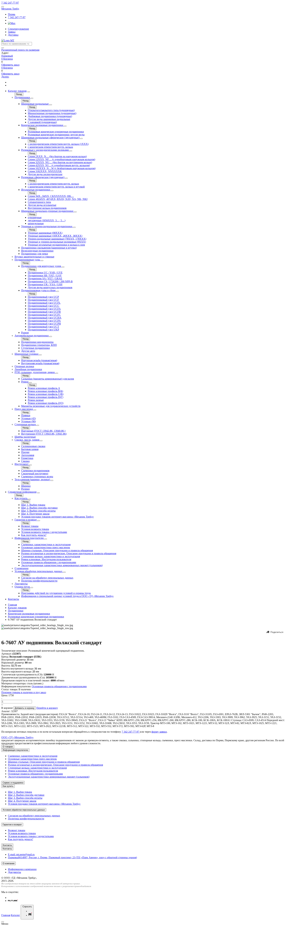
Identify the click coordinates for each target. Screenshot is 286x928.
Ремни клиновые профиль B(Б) (45, 391)
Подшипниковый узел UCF (43, 299)
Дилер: (5, 76)
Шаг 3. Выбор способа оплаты (38, 510)
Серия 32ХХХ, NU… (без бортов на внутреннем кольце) (60, 162)
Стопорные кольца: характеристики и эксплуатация (50, 556)
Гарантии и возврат (26, 519)
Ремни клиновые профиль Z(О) (45, 403)
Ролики (25, 488)
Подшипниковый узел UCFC (44, 314)
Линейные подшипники (28, 369)
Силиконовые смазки (33, 446)
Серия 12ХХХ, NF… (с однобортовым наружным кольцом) (61, 159)
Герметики (27, 458)
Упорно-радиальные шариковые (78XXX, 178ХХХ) (57, 238)
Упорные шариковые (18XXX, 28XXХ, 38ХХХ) (55, 235)
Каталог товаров (17, 90)
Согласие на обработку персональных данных (47, 577)
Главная (12, 604)
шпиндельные (36, 223)
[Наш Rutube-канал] (13, 900)
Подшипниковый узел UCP (43, 296)
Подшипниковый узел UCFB (44, 311)
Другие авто (28, 351)
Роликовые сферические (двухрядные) (43, 177)
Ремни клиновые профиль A (44, 388)
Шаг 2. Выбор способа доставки (39, 507)
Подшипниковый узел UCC (43, 305)
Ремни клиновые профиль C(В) (45, 394)
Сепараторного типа (39, 202)
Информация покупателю (29, 538)
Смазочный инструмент (34, 473)
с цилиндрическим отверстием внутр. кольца (53, 183)
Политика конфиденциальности (39, 580)
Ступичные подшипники (35, 348)
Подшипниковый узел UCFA (44, 308)
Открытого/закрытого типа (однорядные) (51, 110)
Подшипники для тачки (34, 253)
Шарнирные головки (27, 354)
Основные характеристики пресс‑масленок (45, 547)
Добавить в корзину (24, 708)
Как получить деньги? (33, 535)
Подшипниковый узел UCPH (44, 323)
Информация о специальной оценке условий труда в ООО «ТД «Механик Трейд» (67, 596)
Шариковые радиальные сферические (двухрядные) (50, 137)
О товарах (8, 746)
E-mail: (21, 854)
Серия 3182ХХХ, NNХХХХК (45, 171)
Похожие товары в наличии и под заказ (23, 692)
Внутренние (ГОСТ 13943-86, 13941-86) (44, 433)
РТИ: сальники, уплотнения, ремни (35, 372)
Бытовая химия (29, 449)
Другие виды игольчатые (42, 205)
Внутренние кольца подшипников (47, 208)
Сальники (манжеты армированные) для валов (47, 378)
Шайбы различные (25, 436)
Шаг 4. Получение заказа (35, 513)
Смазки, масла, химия (27, 439)
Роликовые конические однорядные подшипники (56, 131)
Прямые (25, 415)
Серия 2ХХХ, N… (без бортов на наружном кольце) (57, 156)
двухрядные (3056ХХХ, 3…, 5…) (46, 220)
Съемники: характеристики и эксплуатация (46, 544)
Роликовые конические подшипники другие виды (56, 134)
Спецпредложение (18, 28)
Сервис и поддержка (13, 782)
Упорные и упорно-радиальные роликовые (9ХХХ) (57, 241)
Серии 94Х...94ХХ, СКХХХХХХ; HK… (51, 196)
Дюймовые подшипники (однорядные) (50, 116)
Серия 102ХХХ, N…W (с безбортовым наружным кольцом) (61, 168)
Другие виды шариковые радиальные (49, 119)
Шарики (26, 486)
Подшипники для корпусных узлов (41, 266)
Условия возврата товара (35, 529)
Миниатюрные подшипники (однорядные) (52, 113)
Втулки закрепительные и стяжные (34, 256)
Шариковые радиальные (35, 103)
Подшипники (23, 97)
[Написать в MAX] (11, 23)
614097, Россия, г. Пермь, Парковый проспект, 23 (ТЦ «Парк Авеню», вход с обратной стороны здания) (72, 857)
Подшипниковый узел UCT (43, 326)
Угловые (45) (28, 418)
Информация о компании (22, 869)
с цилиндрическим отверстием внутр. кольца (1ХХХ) (58, 144)
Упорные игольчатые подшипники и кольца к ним (56, 244)
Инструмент (22, 464)
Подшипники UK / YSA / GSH (45, 284)
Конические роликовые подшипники (42, 125)
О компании (21, 568)
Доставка (13, 34)
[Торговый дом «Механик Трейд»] (7, 40)
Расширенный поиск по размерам (20, 49)
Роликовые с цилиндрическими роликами (45, 150)
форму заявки (159, 731)
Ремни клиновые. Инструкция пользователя (46, 559)
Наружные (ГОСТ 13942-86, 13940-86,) (43, 430)
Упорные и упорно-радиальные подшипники (47, 226)
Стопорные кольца (25, 424)
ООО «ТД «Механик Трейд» (17, 737)
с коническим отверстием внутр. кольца (50, 147)
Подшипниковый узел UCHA (44, 317)
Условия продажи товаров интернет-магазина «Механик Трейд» (57, 516)
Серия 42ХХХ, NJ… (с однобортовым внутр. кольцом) (59, 165)
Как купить (21, 498)
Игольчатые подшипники (36, 189)
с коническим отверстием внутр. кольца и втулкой (56, 186)
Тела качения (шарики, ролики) (33, 479)
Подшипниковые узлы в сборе (38, 290)
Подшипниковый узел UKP (43, 329)
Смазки (25, 461)
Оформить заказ (10, 64)
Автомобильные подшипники (32, 335)
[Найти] (2, 47)
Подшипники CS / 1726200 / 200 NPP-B (50, 281)
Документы (21, 583)
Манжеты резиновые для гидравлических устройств (50, 406)
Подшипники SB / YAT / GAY (45, 275)
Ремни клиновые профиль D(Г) (45, 397)
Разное (25, 332)
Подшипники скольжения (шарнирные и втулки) (49, 247)
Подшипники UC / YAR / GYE (45, 272)
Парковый (7, 55)
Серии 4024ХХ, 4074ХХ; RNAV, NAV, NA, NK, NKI (57, 199)
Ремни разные (36, 400)
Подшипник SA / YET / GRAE (45, 278)
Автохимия (27, 455)
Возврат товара (29, 526)
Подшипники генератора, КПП (39, 345)
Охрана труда (22, 586)
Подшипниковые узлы (28, 259)
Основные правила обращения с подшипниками (48, 562)
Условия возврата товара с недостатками (44, 532)
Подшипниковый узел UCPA (44, 320)
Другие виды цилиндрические (45, 174)
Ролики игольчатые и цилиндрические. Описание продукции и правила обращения (68, 553)
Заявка (11, 31)
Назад (19, 94)
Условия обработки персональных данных (39, 571)
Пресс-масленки (24, 409)
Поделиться (276, 632)
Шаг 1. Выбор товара (33, 504)
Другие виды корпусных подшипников (50, 287)
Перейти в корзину (47, 708)
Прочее (25, 452)
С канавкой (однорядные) (42, 122)
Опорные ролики (24, 366)
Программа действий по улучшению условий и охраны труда (56, 593)
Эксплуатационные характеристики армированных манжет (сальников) (62, 565)
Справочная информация (22, 491)
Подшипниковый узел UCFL (44, 302)
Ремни (25, 381)
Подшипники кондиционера (37, 342)
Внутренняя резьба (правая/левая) (40, 363)
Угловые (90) (28, 421)
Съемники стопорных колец (37, 476)
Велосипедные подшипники (37, 250)
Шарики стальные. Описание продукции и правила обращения (57, 550)
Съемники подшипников (35, 470)
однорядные (35, 217)
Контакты (13, 599)
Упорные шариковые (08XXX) (45, 232)
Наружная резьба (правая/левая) (39, 360)
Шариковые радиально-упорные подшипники (47, 211)
